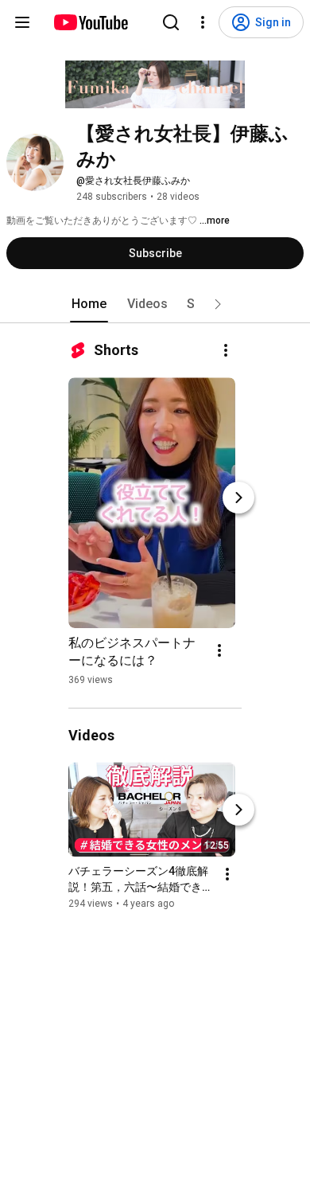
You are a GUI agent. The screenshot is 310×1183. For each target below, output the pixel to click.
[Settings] (202, 22)
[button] (218, 304)
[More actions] (226, 350)
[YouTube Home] (90, 22)
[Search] (170, 22)
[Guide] (22, 22)
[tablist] (155, 304)
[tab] (89, 304)
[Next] (238, 497)
